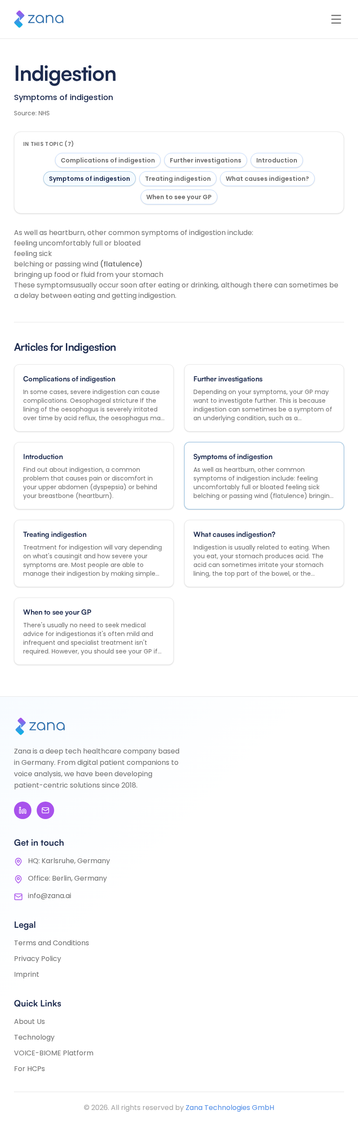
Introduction (276, 160)
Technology (34, 1037)
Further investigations (205, 160)
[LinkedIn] (22, 810)
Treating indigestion (178, 178)
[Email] (45, 810)
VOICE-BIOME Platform (53, 1053)
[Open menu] (336, 19)
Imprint (26, 974)
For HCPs (29, 1069)
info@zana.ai (49, 896)
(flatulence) (121, 264)
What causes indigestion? (267, 178)
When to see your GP (179, 197)
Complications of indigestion (108, 160)
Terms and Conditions (51, 943)
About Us (29, 1021)
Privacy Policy (37, 959)
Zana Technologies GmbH (230, 1108)
